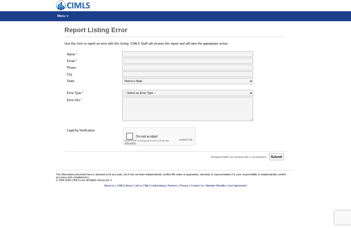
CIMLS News (124, 185)
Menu (61, 16)
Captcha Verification (81, 130)
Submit (276, 157)
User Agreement (237, 185)
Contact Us (197, 185)
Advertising (159, 185)
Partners (173, 185)
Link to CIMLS (142, 185)
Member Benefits (216, 185)
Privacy (184, 185)
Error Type (74, 93)
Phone (71, 67)
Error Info (73, 100)
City (69, 74)
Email (71, 61)
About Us (109, 185)
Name (71, 54)
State (70, 81)
